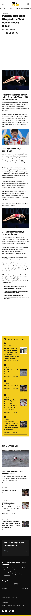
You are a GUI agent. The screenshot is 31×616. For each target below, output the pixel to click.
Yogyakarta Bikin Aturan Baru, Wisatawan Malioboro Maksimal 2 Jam (16, 291)
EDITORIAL (5, 589)
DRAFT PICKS (6, 597)
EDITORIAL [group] (3, 8)
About (4, 605)
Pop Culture (6, 13)
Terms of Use (20, 605)
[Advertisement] (15, 54)
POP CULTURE (13, 8)
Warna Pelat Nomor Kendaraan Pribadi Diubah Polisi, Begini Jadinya (15, 287)
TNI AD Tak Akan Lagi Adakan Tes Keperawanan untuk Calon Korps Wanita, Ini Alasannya (16, 297)
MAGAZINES (24, 589)
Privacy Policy (11, 605)
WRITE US (14, 597)
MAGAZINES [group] (25, 8)
